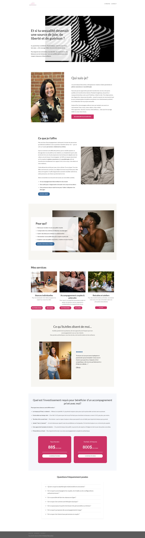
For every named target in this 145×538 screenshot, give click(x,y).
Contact (114, 3)
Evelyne (30, 533)
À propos (107, 3)
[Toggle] (45, 487)
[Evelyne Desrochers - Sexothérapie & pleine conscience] (36, 4)
